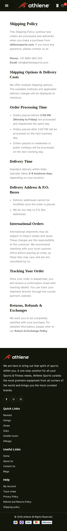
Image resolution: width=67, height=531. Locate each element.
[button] (6, 5)
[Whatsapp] (13, 399)
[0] (62, 5)
